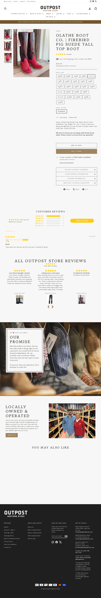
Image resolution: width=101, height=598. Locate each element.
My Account (7, 1)
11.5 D (84, 87)
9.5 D (90, 81)
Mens (49, 13)
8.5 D (75, 81)
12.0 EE (60, 102)
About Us (12, 435)
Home (58, 31)
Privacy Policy (8, 541)
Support (22, 1)
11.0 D (77, 87)
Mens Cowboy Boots (34, 530)
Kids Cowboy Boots (34, 535)
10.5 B (68, 76)
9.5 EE (85, 92)
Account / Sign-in (9, 530)
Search (6, 527)
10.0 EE (60, 97)
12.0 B (91, 76)
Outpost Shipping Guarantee (76, 169)
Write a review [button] (82, 221)
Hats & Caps (36, 13)
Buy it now (76, 151)
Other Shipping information (76, 174)
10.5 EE (69, 97)
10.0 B (60, 76)
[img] (10, 237)
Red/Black (61, 111)
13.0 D (60, 92)
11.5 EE (86, 97)
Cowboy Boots (18, 13)
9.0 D (83, 81)
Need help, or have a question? (77, 183)
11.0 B (76, 76)
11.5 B (84, 76)
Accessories (82, 13)
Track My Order (9, 532)
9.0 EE (76, 92)
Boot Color (61, 107)
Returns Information (76, 178)
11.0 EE (78, 97)
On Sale (50, 17)
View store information (67, 162)
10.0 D (60, 87)
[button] (61, 54)
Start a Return (31, 1)
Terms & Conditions (10, 544)
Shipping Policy (9, 535)
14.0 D (68, 92)
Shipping (59, 66)
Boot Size (60, 72)
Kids (69, 13)
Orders (15, 1)
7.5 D (60, 81)
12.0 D (92, 87)
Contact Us (7, 547)
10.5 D (68, 87)
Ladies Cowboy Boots (35, 532)
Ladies (59, 13)
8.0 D (67, 81)
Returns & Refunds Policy (12, 538)
